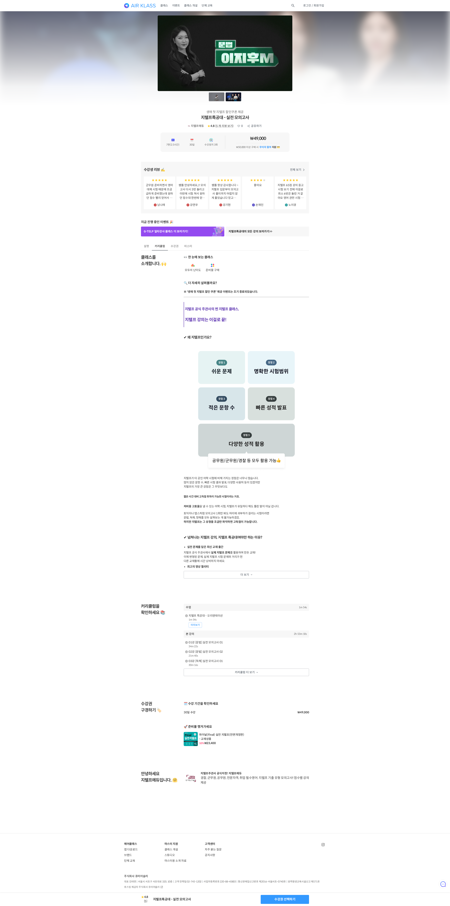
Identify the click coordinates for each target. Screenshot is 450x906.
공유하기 (256, 126)
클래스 (164, 5)
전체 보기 (295, 170)
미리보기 (195, 625)
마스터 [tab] (188, 246)
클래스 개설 (190, 5)
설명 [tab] (146, 246)
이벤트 (176, 5)
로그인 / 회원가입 (313, 5)
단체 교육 (207, 5)
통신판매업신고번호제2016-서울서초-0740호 (262, 881)
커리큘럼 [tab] (160, 246)
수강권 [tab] (175, 246)
